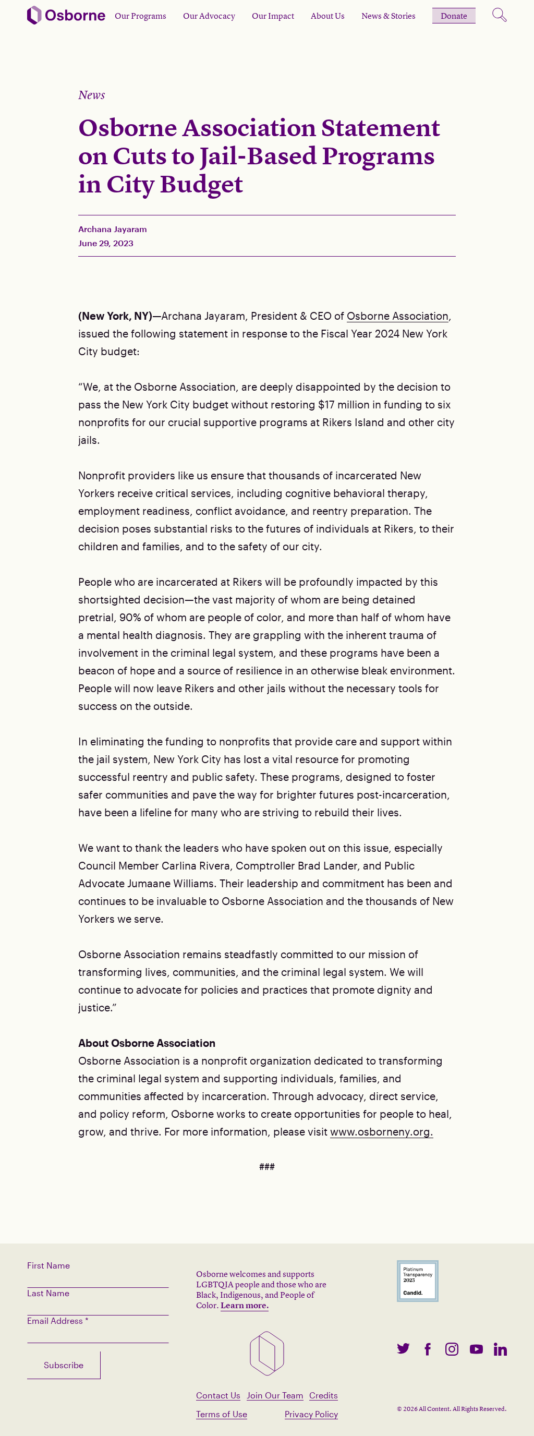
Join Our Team (275, 1395)
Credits (323, 1395)
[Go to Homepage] (66, 16)
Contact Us (218, 1395)
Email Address (58, 1320)
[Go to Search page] (499, 15)
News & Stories (388, 15)
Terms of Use (221, 1414)
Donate (454, 15)
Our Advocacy (209, 15)
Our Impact (273, 15)
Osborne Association (397, 315)
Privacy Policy (311, 1414)
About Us (328, 15)
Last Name (48, 1293)
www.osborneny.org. (381, 1131)
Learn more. (245, 1305)
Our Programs (140, 15)
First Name (48, 1265)
